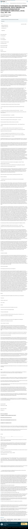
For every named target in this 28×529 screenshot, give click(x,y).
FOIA (1, 527)
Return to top (2, 517)
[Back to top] (26, 527)
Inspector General (4, 527)
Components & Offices (10, 519)
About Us (5, 519)
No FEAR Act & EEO (9, 527)
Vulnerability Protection (21, 527)
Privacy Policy (6, 528)
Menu (27, 1)
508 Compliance (2, 528)
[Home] (1, 1)
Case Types (15, 519)
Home (1, 3)
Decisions (4, 3)
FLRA (4, 1)
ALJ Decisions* (7, 3)
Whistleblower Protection (15, 527)
